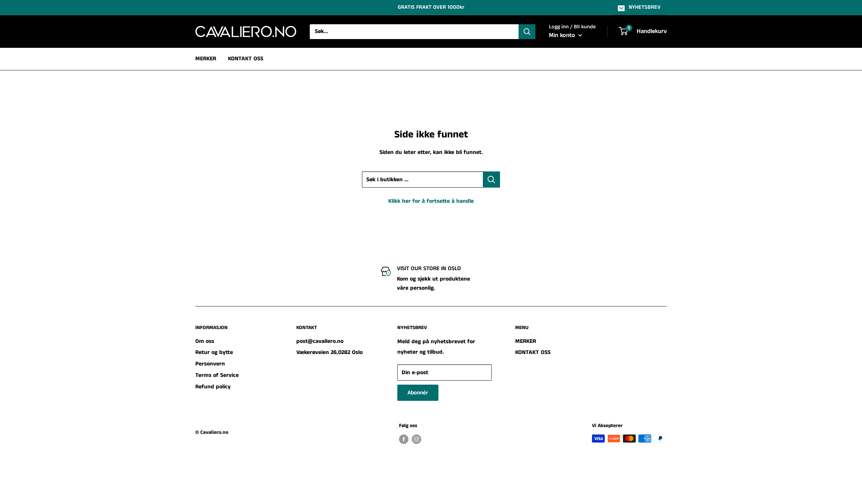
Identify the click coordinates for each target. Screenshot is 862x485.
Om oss (204, 341)
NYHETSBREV (645, 7)
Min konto (563, 35)
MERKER (205, 59)
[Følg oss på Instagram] (416, 439)
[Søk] (527, 31)
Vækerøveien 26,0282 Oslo (329, 352)
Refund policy (213, 387)
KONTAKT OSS (245, 59)
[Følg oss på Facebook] (403, 439)
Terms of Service (217, 375)
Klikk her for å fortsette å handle (431, 201)
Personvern (210, 364)
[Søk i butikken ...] (491, 179)
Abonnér (417, 393)
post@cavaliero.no (319, 341)
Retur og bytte (214, 352)
